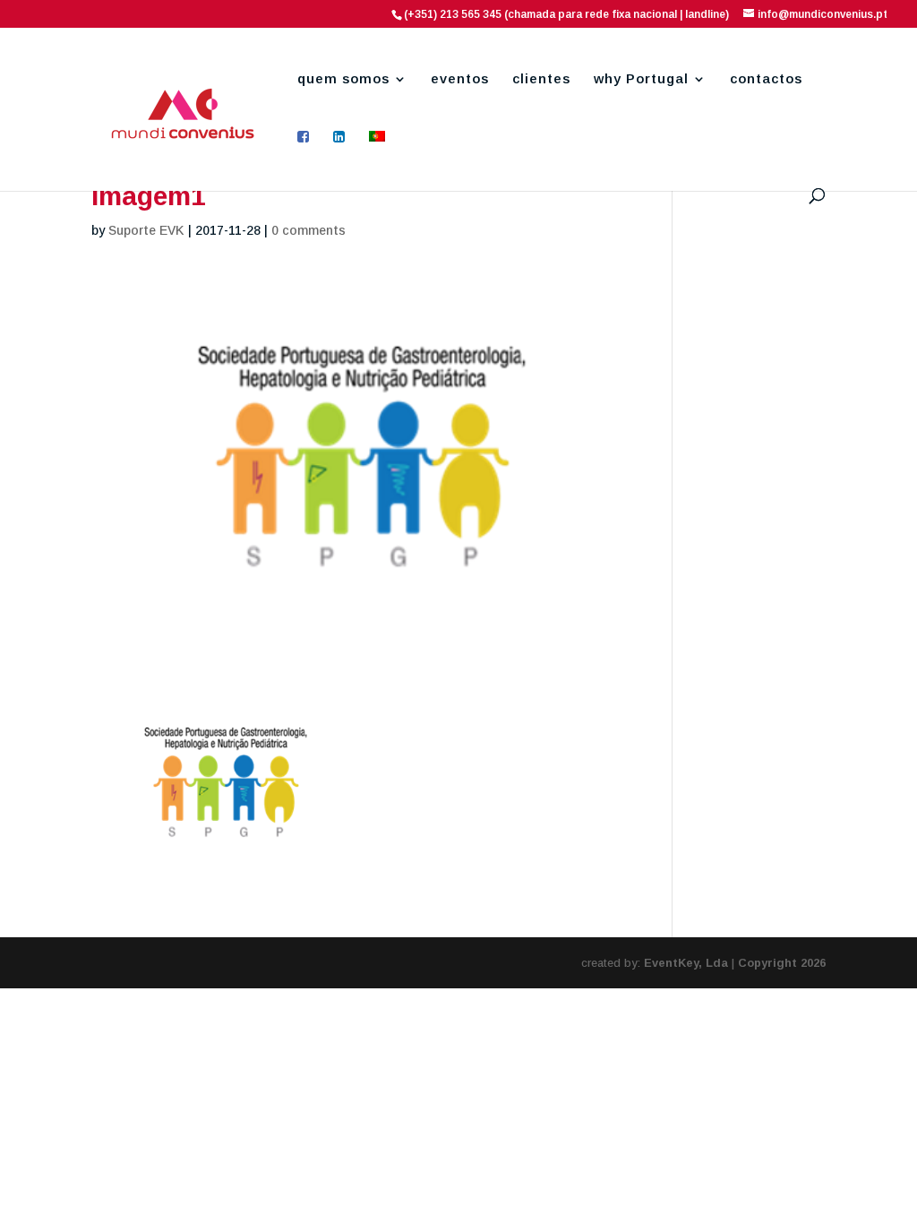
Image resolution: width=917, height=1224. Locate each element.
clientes (541, 79)
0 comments (308, 230)
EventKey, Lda (686, 963)
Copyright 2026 (782, 963)
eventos (460, 79)
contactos (766, 79)
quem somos (343, 79)
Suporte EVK (146, 230)
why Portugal (641, 79)
